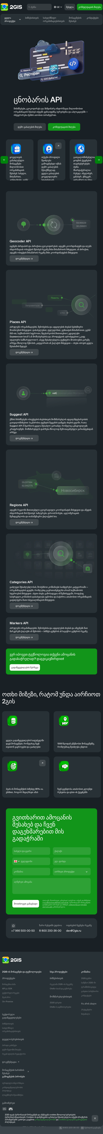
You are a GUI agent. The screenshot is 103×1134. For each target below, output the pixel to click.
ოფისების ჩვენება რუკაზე (79, 925)
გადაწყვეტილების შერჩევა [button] (24, 667)
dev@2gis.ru (73, 930)
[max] (13, 926)
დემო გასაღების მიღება (30, 127)
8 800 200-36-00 (50, 930)
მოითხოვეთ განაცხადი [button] (25, 903)
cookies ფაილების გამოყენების (73, 1119)
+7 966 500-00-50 (23, 930)
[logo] (11, 7)
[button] (4, 160)
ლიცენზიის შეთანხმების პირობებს (55, 902)
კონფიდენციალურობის (45, 1119)
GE (58, 7)
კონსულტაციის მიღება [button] (89, 7)
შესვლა (70, 7)
